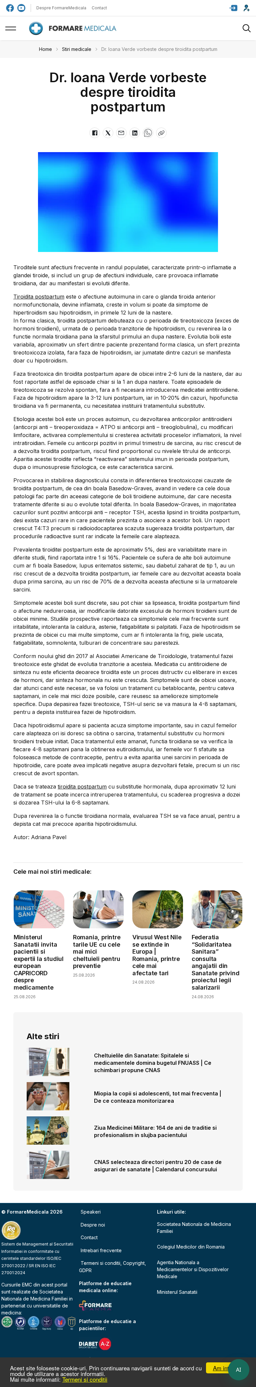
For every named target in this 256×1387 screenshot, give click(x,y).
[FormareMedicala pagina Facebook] (10, 8)
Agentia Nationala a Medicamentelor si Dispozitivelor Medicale (193, 1269)
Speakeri (91, 1212)
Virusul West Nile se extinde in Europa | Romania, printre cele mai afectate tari (157, 955)
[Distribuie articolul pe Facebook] (94, 132)
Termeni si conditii (84, 1379)
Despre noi (93, 1225)
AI (238, 1369)
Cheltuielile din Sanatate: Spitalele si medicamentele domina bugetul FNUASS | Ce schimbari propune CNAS (152, 1062)
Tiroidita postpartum (38, 296)
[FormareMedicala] (74, 28)
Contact (99, 7)
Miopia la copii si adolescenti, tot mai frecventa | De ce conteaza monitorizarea (157, 1097)
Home (45, 49)
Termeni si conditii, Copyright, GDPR (112, 1266)
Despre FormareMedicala (61, 7)
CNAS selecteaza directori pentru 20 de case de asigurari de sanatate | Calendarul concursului (158, 1166)
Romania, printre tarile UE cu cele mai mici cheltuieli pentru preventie (97, 951)
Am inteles (226, 1368)
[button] (233, 8)
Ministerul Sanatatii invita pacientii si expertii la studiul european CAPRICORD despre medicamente (39, 962)
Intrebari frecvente (101, 1250)
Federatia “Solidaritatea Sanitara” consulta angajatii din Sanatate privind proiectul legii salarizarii (216, 962)
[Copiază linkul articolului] (161, 132)
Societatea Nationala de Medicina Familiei (194, 1227)
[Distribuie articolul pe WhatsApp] (148, 132)
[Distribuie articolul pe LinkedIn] (134, 132)
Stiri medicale (76, 49)
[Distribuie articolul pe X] (108, 132)
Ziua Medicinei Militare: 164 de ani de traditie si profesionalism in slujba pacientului (155, 1131)
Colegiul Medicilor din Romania (191, 1247)
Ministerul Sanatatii (177, 1292)
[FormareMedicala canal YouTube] (21, 8)
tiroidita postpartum (82, 786)
